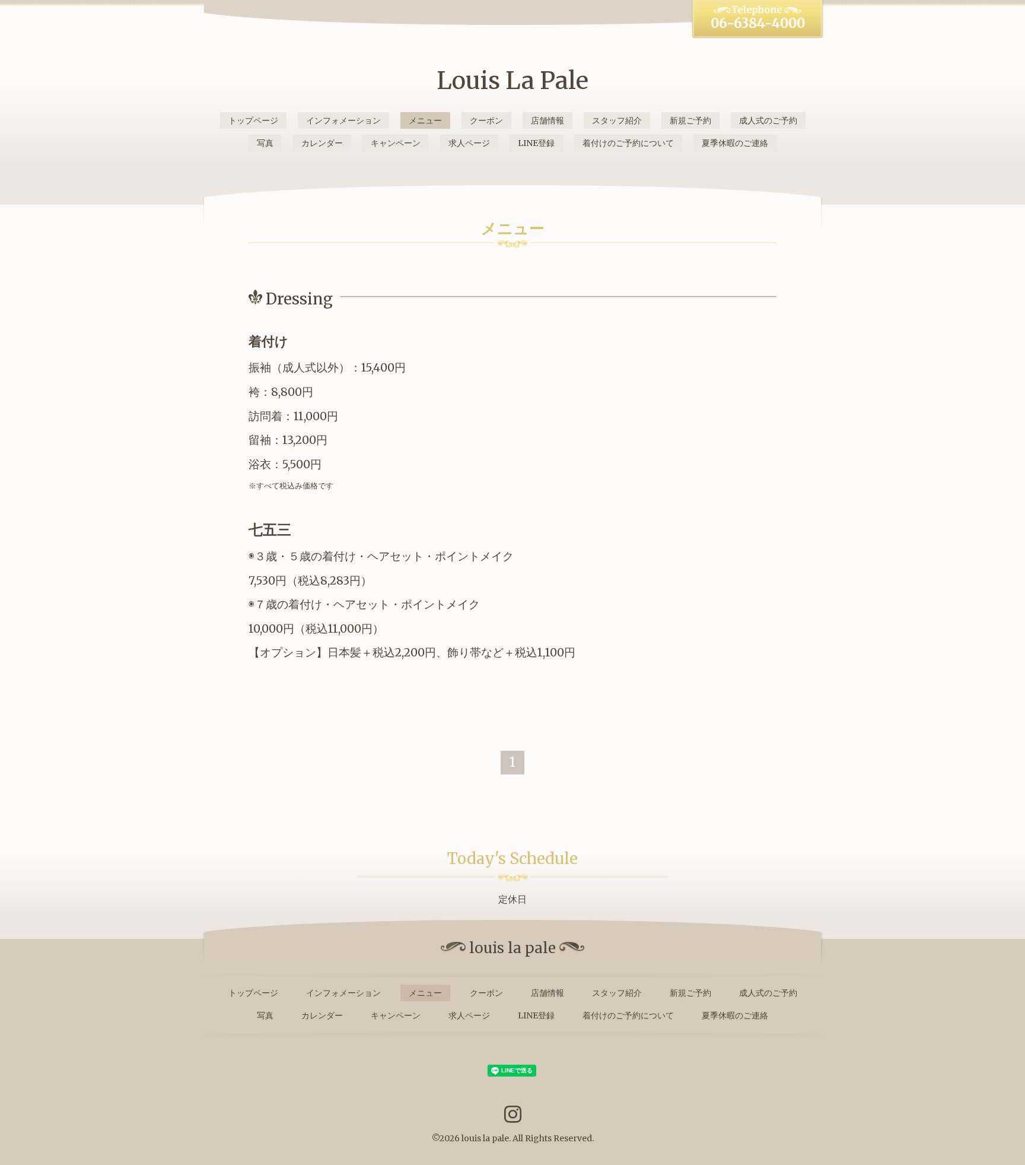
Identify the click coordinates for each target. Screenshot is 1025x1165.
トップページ (253, 120)
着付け (268, 341)
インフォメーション (343, 120)
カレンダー (322, 143)
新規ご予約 (690, 120)
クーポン (486, 120)
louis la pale (485, 1138)
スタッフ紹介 (617, 120)
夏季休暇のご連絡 (735, 143)
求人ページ (469, 143)
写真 (265, 143)
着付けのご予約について (628, 143)
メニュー (425, 120)
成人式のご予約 (768, 120)
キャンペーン (396, 143)
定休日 (512, 899)
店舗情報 (547, 120)
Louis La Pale (512, 81)
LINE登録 (536, 143)
